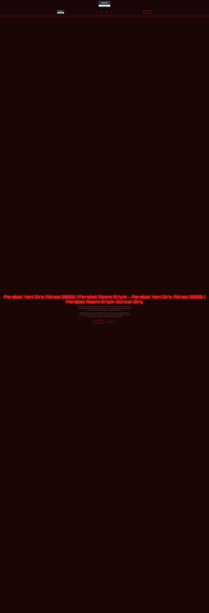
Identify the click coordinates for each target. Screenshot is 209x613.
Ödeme (107, 12)
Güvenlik (101, 12)
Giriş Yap (147, 12)
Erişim (96, 12)
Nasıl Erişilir (110, 321)
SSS (111, 12)
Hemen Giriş (98, 321)
